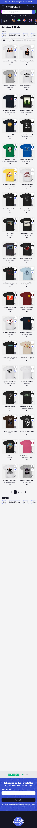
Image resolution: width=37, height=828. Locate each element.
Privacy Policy (23, 804)
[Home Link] (13, 7)
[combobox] (17, 12)
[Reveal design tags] (15, 57)
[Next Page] (25, 492)
